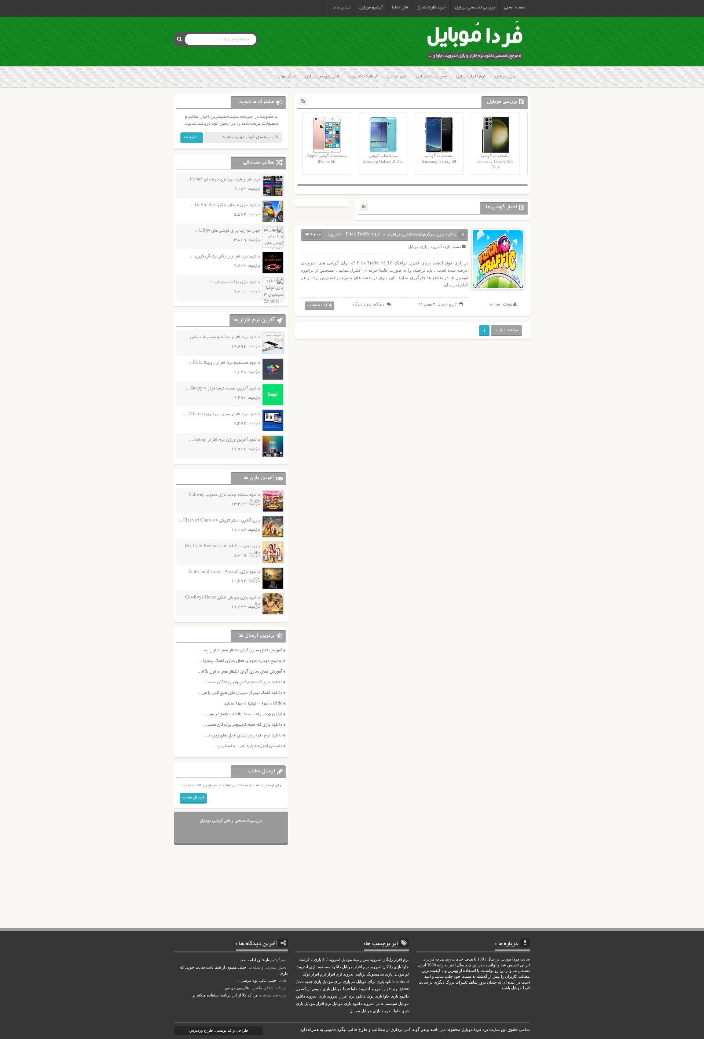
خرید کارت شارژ (431, 7)
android (402, 982)
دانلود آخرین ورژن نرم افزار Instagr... (224, 440)
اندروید (387, 1011)
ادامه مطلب (317, 305)
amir (282, 980)
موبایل (354, 1011)
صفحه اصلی (514, 7)
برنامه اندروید (354, 974)
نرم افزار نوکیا (314, 974)
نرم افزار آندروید (385, 989)
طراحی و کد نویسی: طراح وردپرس (218, 1030)
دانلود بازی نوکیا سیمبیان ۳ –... (231, 282)
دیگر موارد (286, 76)
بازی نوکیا (374, 996)
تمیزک (281, 960)
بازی (299, 1004)
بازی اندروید (316, 996)
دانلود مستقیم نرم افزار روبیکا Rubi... (224, 363)
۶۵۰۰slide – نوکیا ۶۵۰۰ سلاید (253, 703)
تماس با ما (341, 7)
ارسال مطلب (193, 797)
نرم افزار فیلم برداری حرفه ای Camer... (223, 179)
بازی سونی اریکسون (313, 989)
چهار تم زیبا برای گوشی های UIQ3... (227, 230)
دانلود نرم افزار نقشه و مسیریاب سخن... (223, 337)
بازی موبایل (505, 76)
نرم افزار (334, 974)
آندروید (364, 989)
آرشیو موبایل (371, 7)
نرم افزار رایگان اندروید (389, 960)
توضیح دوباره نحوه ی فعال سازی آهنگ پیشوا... (240, 661)
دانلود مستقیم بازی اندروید (319, 967)
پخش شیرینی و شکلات (267, 967)
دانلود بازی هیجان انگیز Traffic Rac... (225, 205)
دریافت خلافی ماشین (269, 987)
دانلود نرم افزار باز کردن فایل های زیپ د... (242, 735)
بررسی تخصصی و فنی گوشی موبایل (231, 820)
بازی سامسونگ (379, 974)
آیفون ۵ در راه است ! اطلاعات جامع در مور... (242, 714)
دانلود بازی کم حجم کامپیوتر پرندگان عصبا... (242, 682)
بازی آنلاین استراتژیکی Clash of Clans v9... (219, 520)
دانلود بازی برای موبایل (375, 982)
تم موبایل (401, 974)
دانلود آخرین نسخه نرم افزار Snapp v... (223, 388)
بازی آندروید (440, 246)
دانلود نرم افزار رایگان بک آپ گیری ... (225, 256)
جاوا (354, 989)
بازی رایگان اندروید (385, 967)
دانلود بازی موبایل (347, 1004)
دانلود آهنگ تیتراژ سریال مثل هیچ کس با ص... (239, 693)
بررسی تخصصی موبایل (475, 7)
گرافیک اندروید (363, 76)
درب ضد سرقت (273, 995)
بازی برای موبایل (336, 982)
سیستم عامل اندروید (380, 1004)
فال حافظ (400, 7)
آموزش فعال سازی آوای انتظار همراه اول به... (241, 650)
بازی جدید (313, 982)
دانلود (360, 996)
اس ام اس (397, 76)
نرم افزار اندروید (341, 996)
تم (353, 982)
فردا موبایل (340, 989)
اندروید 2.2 (331, 960)
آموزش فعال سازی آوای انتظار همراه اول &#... (240, 671)
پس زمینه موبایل (431, 76)
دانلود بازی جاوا (396, 996)
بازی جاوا (401, 1011)
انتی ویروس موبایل (322, 76)
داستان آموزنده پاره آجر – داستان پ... (247, 746)
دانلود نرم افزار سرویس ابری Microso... (222, 414)
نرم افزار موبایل (470, 76)
